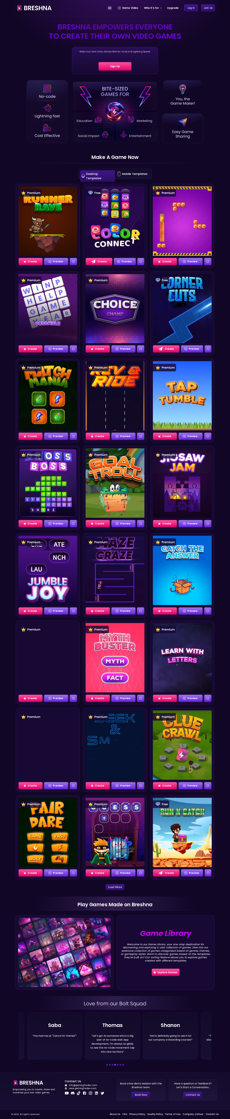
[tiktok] (80, 1093)
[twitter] (103, 1093)
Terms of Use (173, 1114)
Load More (115, 887)
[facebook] (86, 1093)
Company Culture (193, 1114)
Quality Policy (155, 1114)
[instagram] (92, 1093)
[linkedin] (97, 1093)
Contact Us (212, 1114)
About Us (115, 1114)
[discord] (74, 1093)
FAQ (125, 1114)
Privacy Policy (137, 1114)
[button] (107, 1064)
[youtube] (68, 1093)
